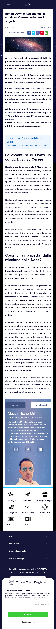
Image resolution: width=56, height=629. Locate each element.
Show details (40, 604)
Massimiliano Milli (22, 413)
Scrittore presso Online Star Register (25, 417)
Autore (15, 405)
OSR (11, 536)
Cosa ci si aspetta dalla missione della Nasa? (28, 145)
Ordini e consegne (17, 558)
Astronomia (10, 28)
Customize (26, 622)
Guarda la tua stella (17, 551)
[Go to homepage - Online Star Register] (28, 4)
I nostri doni (14, 544)
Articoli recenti (41, 405)
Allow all (28, 614)
